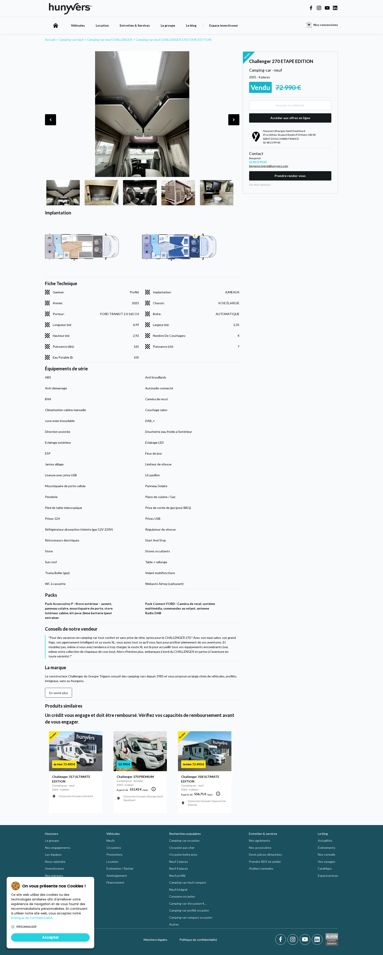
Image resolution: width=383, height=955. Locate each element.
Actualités (325, 840)
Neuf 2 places (178, 861)
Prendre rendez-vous (290, 176)
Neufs (110, 840)
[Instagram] (293, 939)
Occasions (113, 847)
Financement (115, 882)
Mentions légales (155, 939)
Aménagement (116, 875)
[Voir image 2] (101, 192)
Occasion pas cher (182, 847)
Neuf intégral (178, 889)
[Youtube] (306, 939)
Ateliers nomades (261, 868)
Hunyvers (51, 833)
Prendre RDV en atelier (265, 861)
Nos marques (54, 875)
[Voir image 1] (63, 192)
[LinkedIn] (317, 939)
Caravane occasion (182, 896)
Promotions (114, 854)
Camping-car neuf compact (187, 882)
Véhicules (78, 25)
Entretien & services (263, 833)
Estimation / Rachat (119, 868)
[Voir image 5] (216, 192)
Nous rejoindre (55, 861)
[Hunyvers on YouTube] (327, 8)
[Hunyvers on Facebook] (311, 8)
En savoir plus (58, 693)
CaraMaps (325, 868)
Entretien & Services (135, 25)
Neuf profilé (177, 875)
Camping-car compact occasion (190, 917)
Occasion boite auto (183, 854)
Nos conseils (326, 854)
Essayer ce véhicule (290, 105)
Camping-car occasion (184, 840)
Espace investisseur (223, 25)
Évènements (326, 847)
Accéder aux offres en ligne (290, 118)
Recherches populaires (185, 833)
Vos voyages (326, 861)
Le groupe (168, 25)
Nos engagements (57, 847)
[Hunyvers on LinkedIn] (335, 8)
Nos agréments (259, 840)
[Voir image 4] (178, 192)
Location (102, 25)
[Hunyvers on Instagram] (319, 8)
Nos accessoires (260, 847)
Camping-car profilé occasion (189, 910)
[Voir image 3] (139, 192)
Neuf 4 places (178, 868)
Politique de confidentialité (198, 939)
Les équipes (53, 854)
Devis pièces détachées (265, 854)
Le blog (191, 25)
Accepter (50, 937)
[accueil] (55, 25)
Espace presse (328, 875)
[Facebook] (281, 939)
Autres (174, 924)
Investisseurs (54, 868)
